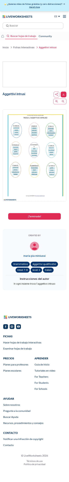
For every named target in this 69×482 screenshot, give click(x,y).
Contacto (8, 445)
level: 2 (36, 270)
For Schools (40, 388)
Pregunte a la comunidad (16, 410)
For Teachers (41, 376)
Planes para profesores (15, 364)
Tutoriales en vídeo (44, 370)
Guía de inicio (41, 364)
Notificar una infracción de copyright (23, 438)
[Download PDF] (63, 94)
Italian (48, 270)
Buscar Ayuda (10, 416)
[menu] (64, 16)
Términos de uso (34, 461)
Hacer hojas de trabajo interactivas (22, 342)
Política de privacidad (34, 464)
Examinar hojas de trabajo (17, 348)
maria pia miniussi (34, 255)
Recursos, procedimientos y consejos (23, 422)
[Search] (6, 25)
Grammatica (20, 264)
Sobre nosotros (11, 404)
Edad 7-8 (22, 270)
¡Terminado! (34, 216)
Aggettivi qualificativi (44, 264)
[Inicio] (17, 16)
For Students (41, 382)
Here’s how (34, 7)
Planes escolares (12, 370)
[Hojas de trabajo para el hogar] (2, 36)
